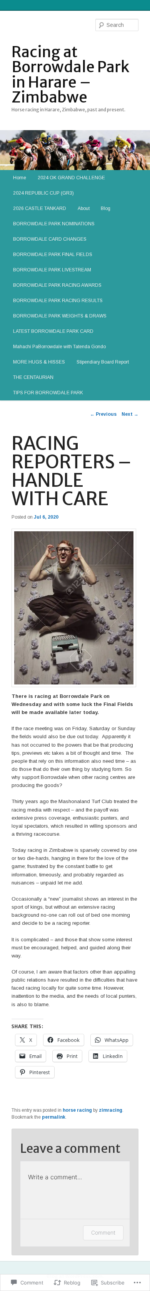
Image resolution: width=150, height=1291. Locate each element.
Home (19, 177)
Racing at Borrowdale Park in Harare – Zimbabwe (70, 75)
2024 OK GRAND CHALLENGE (71, 177)
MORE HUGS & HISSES (39, 362)
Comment (103, 1232)
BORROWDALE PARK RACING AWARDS (57, 285)
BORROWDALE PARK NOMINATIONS (54, 223)
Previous (103, 414)
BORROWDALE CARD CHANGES (50, 239)
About (84, 208)
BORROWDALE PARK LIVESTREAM (52, 270)
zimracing (110, 1110)
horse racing (77, 1110)
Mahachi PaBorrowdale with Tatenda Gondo (59, 346)
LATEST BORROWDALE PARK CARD (53, 331)
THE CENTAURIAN (33, 377)
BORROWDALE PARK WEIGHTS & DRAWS (60, 316)
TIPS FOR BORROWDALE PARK (48, 392)
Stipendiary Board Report (103, 362)
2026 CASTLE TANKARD (39, 208)
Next (130, 414)
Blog (105, 208)
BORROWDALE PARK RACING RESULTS (58, 300)
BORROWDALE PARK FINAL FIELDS (52, 254)
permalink (53, 1117)
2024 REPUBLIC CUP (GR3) (43, 193)
